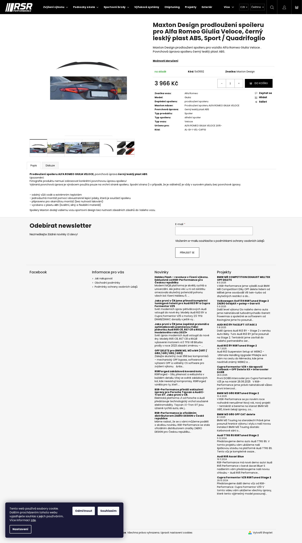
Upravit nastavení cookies (176, 532)
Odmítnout (83, 511)
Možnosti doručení (165, 61)
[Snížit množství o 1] (222, 83)
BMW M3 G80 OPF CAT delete (236, 414)
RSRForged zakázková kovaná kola (178, 371)
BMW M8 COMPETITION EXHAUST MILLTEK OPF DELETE (243, 278)
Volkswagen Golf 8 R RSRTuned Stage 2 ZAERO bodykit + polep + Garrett (243, 302)
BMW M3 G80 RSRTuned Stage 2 (238, 393)
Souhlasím (108, 511)
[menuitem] (56, 7)
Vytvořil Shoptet (263, 532)
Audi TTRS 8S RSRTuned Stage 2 (238, 435)
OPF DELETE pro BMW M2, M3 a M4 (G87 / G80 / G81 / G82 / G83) (181, 352)
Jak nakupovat (104, 278)
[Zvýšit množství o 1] (238, 83)
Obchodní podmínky (107, 282)
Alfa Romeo (191, 93)
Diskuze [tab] (50, 165)
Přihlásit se (187, 252)
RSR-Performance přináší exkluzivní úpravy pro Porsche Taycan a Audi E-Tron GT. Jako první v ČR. (179, 392)
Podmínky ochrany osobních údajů (116, 287)
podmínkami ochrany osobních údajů (240, 241)
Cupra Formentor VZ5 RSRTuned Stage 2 (244, 477)
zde (33, 520)
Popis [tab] (33, 165)
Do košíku (261, 83)
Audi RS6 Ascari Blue (230, 456)
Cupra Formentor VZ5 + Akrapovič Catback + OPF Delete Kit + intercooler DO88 (243, 370)
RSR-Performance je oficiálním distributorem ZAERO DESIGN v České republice (179, 416)
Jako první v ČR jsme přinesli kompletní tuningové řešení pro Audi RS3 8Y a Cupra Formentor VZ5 (182, 303)
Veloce (189, 121)
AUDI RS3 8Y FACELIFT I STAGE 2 (237, 324)
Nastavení (20, 529)
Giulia (188, 97)
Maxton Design (246, 71)
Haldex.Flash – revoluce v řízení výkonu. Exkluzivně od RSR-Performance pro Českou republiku (181, 280)
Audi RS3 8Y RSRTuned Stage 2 (237, 345)
